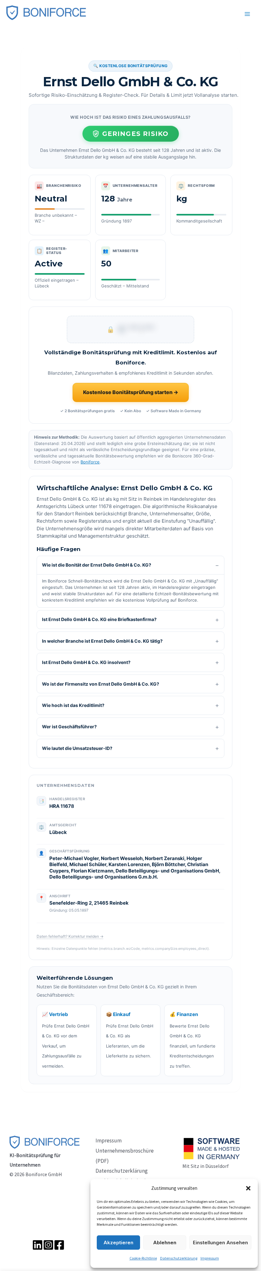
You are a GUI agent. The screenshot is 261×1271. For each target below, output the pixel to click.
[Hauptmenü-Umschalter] (247, 14)
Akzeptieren (118, 1242)
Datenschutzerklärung (178, 1258)
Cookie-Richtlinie (143, 1258)
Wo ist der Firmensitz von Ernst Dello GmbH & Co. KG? (100, 684)
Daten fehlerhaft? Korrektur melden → (70, 936)
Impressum (210, 1258)
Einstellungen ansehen (220, 1242)
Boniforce (90, 461)
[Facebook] (59, 1244)
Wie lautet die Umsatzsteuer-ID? (77, 748)
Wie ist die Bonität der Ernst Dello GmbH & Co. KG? (96, 565)
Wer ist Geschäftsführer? (69, 726)
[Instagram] (48, 1244)
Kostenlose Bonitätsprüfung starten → (130, 392)
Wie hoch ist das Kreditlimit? (73, 705)
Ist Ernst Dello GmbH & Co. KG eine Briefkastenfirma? (99, 619)
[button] (248, 1188)
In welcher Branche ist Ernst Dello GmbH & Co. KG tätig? (102, 641)
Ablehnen (164, 1242)
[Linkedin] (37, 1244)
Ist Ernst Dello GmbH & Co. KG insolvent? (86, 662)
